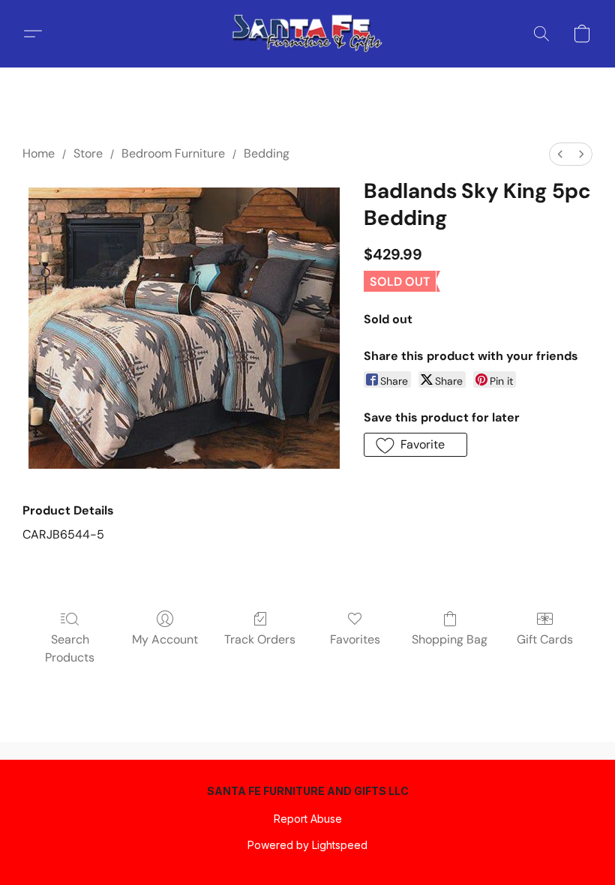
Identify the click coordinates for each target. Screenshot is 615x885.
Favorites (355, 639)
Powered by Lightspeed (308, 844)
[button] (307, 34)
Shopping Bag (450, 639)
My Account (165, 639)
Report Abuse (308, 818)
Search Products (69, 648)
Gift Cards (545, 639)
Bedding (267, 153)
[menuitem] (560, 154)
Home (38, 153)
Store (88, 153)
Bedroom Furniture (173, 153)
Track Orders (260, 639)
